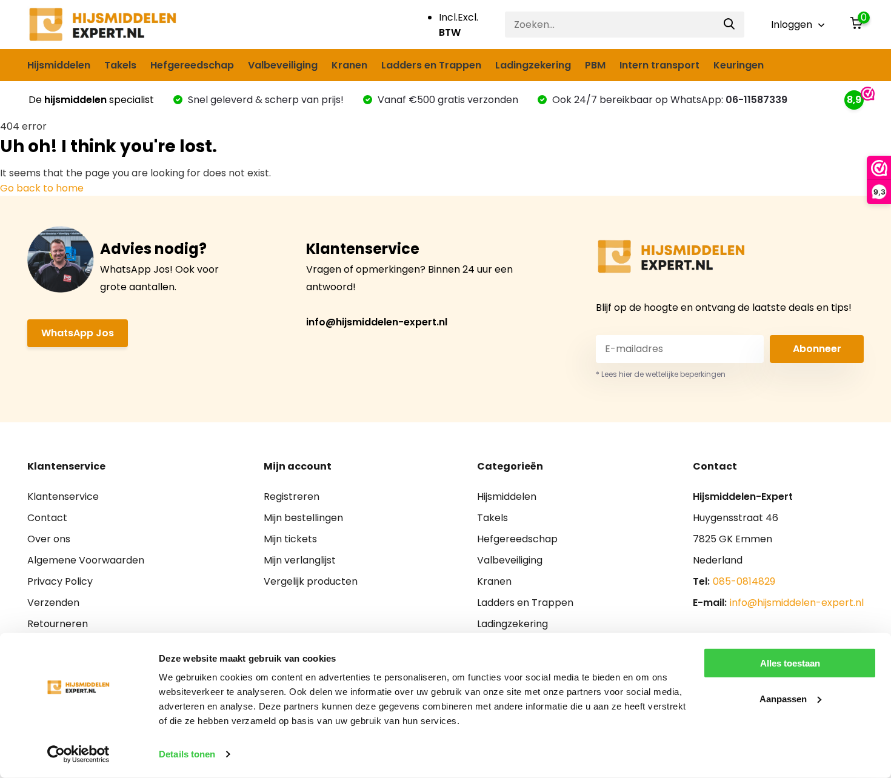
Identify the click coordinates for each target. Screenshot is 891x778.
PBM (595, 65)
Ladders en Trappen (431, 65)
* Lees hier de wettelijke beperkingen (661, 374)
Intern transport (659, 65)
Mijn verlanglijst (300, 560)
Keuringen (738, 65)
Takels (120, 65)
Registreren (291, 497)
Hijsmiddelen (58, 65)
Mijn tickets (290, 539)
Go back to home (42, 188)
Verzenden (53, 603)
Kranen (349, 65)
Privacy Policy (60, 581)
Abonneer (817, 349)
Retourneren (57, 624)
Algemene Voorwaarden (85, 560)
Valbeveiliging (283, 65)
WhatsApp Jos (77, 333)
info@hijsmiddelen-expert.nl (376, 322)
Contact (47, 518)
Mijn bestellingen (303, 518)
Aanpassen (783, 698)
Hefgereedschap (192, 65)
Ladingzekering (533, 65)
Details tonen (187, 754)
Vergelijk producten (311, 581)
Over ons (48, 539)
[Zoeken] (730, 24)
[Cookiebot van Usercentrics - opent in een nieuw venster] (78, 754)
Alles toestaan (790, 663)
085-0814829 (744, 581)
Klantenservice (63, 497)
